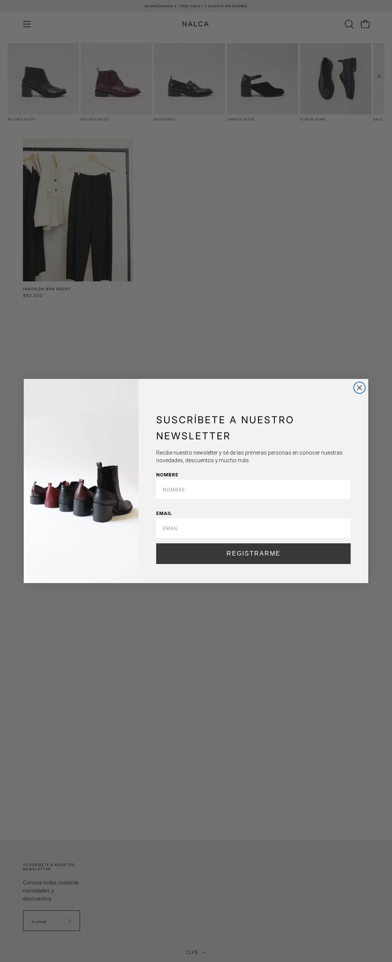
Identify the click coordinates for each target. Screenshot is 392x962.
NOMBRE (167, 475)
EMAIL (164, 513)
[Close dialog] (359, 387)
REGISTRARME (254, 553)
